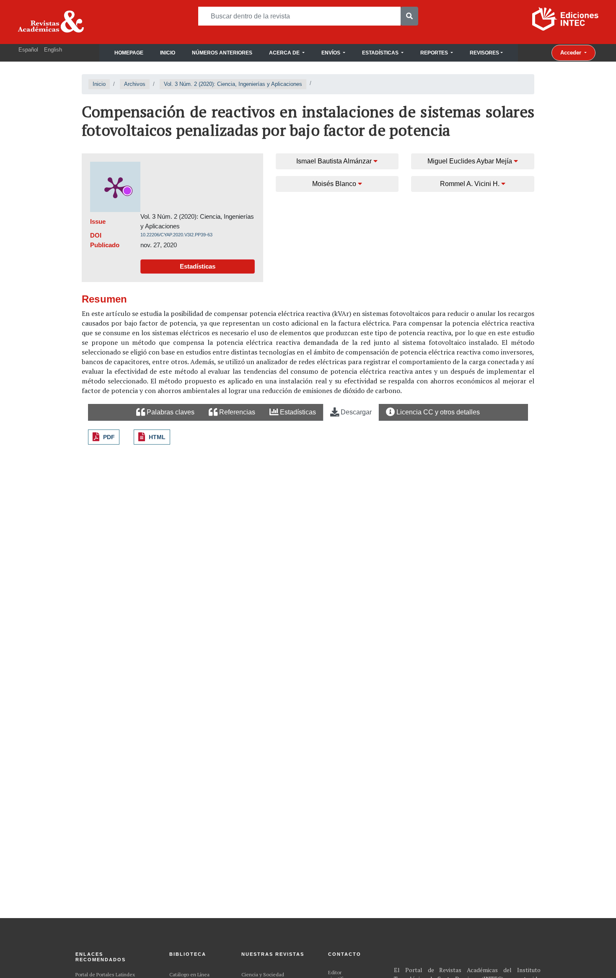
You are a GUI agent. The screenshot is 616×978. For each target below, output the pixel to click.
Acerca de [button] (285, 53)
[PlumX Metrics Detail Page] (115, 187)
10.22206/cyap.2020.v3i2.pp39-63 (176, 234)
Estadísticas (197, 266)
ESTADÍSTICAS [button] (381, 53)
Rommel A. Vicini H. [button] (470, 183)
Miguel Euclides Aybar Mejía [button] (470, 161)
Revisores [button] (484, 53)
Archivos (134, 84)
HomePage (128, 53)
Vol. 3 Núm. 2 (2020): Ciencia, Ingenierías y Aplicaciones (233, 84)
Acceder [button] (571, 52)
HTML (157, 437)
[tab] (165, 412)
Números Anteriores (222, 53)
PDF (109, 437)
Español (28, 50)
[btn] (409, 16)
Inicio (167, 53)
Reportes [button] (434, 53)
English (53, 50)
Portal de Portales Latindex (105, 974)
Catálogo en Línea (189, 974)
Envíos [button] (331, 53)
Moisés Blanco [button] (335, 183)
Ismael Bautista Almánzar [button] (334, 161)
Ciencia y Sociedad (262, 974)
